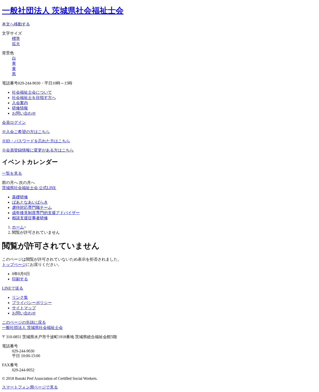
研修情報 (20, 108)
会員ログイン (14, 122)
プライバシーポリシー (32, 303)
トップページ (14, 264)
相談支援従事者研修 (30, 218)
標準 (16, 38)
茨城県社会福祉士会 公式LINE (29, 188)
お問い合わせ (24, 113)
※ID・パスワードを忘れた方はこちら (36, 141)
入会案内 (20, 103)
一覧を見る (12, 173)
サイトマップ (24, 308)
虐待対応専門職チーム (32, 207)
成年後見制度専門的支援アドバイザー (46, 213)
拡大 (16, 44)
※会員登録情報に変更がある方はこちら (38, 150)
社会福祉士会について (32, 92)
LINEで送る (12, 288)
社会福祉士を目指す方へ (34, 97)
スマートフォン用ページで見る (30, 387)
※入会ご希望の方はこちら (26, 132)
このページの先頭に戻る (24, 322)
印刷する (20, 279)
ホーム (18, 227)
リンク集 (20, 297)
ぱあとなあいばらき (30, 202)
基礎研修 (20, 197)
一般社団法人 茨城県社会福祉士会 (63, 10)
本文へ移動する (16, 24)
